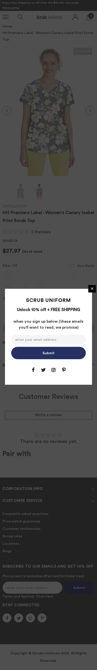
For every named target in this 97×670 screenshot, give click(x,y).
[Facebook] (33, 370)
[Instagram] (53, 370)
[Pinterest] (63, 370)
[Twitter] (43, 370)
